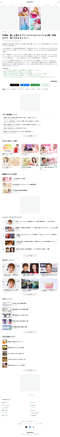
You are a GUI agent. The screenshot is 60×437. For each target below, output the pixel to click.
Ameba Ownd (6, 407)
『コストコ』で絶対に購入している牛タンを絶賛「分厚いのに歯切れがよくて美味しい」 (22, 121)
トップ (4, 5)
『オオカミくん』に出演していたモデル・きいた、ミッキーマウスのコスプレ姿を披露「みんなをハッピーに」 (29, 77)
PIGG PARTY (6, 410)
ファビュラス (13, 89)
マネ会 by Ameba (6, 405)
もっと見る (30, 135)
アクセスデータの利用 (38, 423)
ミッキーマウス (45, 89)
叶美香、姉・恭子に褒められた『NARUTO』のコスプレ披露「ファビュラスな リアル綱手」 (25, 73)
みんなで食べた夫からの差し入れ (16, 353)
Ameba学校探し (34, 415)
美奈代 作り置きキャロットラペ (15, 341)
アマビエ (38, 89)
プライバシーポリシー (27, 423)
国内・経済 (47, 5)
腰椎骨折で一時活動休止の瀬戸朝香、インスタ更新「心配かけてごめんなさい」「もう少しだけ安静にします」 (49, 275)
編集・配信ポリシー (31, 421)
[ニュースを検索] (58, 2)
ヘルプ (37, 421)
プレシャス (27, 89)
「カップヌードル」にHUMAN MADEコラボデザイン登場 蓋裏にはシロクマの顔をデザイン (49, 290)
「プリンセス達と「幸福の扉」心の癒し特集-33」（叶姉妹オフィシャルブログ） (22, 70)
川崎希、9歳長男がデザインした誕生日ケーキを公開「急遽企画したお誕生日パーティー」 (22, 124)
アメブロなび (6, 415)
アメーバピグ (33, 407)
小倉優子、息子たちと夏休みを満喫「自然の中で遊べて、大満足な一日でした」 (20, 117)
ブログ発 (21, 5)
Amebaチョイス (6, 402)
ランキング (56, 5)
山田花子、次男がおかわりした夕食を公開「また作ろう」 (15, 128)
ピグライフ (5, 412)
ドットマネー (33, 402)
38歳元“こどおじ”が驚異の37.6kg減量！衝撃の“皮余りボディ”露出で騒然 (30, 290)
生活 (38, 5)
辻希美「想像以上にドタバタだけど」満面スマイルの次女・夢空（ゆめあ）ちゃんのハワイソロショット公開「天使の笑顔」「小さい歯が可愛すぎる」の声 (11, 291)
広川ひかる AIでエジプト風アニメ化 (16, 359)
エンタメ (12, 5)
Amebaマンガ (33, 410)
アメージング (20, 89)
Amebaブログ (33, 405)
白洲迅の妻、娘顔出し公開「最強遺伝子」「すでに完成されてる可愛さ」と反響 (32, 249)
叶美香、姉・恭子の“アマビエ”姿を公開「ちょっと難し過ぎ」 (18, 72)
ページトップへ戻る (30, 394)
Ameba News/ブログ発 (15, 40)
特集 (30, 5)
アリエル (33, 89)
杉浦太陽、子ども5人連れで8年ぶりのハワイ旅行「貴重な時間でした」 (18, 131)
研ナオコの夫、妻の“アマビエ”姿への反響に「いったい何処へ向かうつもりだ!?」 (22, 75)
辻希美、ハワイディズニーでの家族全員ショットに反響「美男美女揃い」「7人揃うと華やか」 (35, 221)
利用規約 (20, 423)
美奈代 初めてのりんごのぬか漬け (16, 347)
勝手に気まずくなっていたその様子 (16, 365)
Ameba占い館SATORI (34, 412)
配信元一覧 (23, 421)
